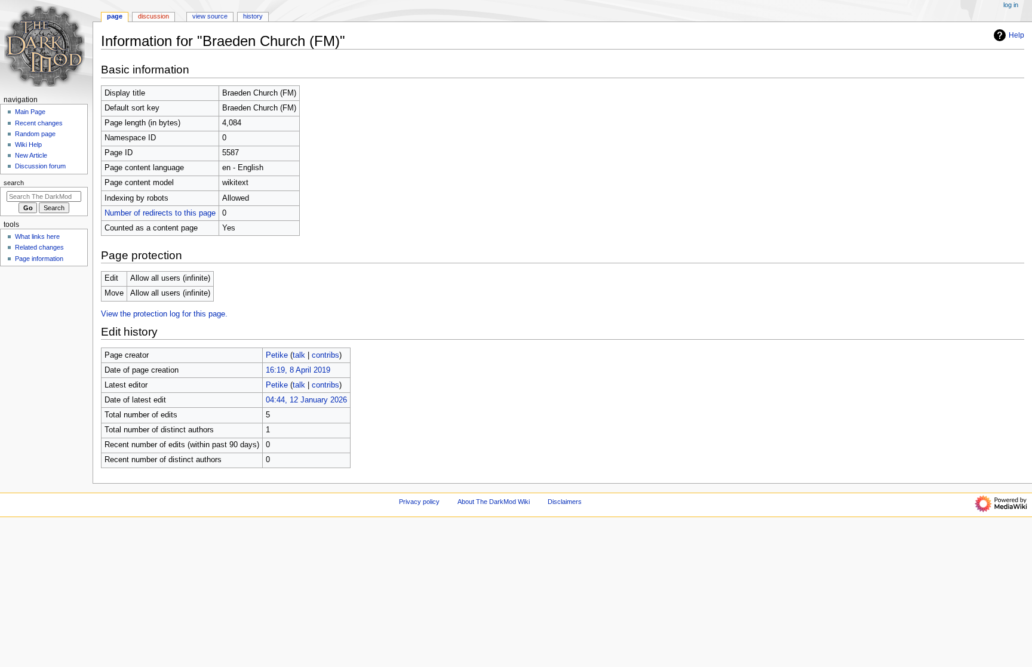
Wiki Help (28, 144)
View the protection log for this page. (164, 314)
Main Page (30, 111)
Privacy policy (419, 501)
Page (114, 16)
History (253, 16)
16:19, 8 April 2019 (298, 370)
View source (210, 16)
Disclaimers (565, 501)
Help (1016, 35)
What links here (37, 236)
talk (299, 355)
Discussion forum (40, 166)
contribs (325, 355)
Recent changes (39, 123)
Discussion (153, 16)
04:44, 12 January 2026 (306, 400)
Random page (35, 133)
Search (14, 182)
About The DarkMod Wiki (493, 501)
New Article (31, 155)
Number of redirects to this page (160, 213)
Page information (39, 258)
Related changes (39, 247)
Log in (1010, 4)
